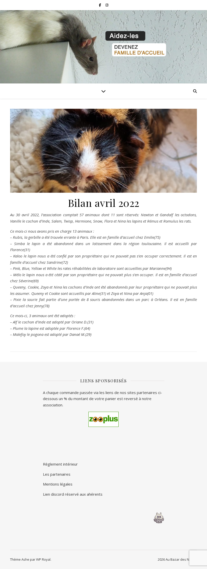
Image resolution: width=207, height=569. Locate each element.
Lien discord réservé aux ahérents (72, 494)
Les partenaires (56, 474)
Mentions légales (57, 484)
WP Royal (43, 559)
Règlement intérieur (60, 464)
